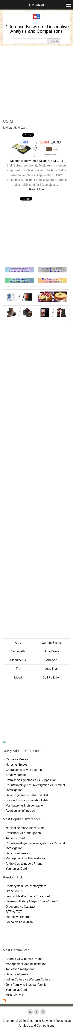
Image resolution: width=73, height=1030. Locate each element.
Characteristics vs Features (24, 769)
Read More (36, 189)
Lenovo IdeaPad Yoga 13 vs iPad (28, 896)
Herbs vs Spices (16, 764)
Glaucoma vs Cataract (20, 906)
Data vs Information (18, 853)
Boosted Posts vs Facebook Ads (27, 800)
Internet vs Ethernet (18, 916)
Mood (18, 677)
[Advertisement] (36, 82)
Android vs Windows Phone (24, 863)
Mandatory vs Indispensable (24, 805)
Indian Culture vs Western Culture (28, 979)
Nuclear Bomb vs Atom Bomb (25, 827)
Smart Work (51, 651)
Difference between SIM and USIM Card (36, 160)
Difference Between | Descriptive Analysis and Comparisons (36, 29)
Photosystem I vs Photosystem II (27, 886)
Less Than (52, 668)
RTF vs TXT (14, 911)
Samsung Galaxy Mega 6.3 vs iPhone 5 (32, 901)
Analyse (51, 660)
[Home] (36, 19)
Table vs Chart (15, 838)
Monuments (18, 660)
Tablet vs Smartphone (20, 969)
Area (18, 642)
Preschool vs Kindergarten (23, 833)
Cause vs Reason (17, 759)
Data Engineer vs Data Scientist (27, 795)
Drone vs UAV (15, 891)
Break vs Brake (16, 774)
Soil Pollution (51, 677)
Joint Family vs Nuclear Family (26, 984)
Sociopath (18, 651)
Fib (18, 668)
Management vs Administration (26, 858)
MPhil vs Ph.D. (15, 995)
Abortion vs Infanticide (20, 810)
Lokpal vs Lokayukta (19, 922)
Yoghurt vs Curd (16, 868)
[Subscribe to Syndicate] (4, 1001)
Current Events (52, 642)
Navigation (36, 4)
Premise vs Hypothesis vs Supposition (31, 780)
